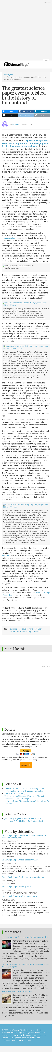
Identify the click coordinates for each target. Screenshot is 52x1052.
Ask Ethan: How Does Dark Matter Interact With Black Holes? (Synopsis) (25, 966)
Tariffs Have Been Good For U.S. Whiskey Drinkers (25, 788)
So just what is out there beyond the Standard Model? (25, 937)
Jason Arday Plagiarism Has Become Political (23, 818)
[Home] (16, 65)
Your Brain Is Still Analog (14, 793)
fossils (12, 631)
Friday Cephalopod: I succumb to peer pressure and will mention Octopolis (24, 837)
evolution (38, 629)
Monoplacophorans (10, 238)
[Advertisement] (26, 30)
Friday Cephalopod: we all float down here (20, 860)
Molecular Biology (24, 631)
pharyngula (8, 74)
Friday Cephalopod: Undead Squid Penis (19, 896)
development (27, 629)
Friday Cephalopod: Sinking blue (16, 887)
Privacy (41, 1030)
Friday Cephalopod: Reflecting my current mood (23, 877)
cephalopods (15, 629)
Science (36, 631)
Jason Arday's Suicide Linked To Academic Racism (25, 821)
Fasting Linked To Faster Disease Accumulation (24, 791)
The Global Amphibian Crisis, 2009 (17, 991)
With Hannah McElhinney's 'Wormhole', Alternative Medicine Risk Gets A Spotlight (25, 797)
